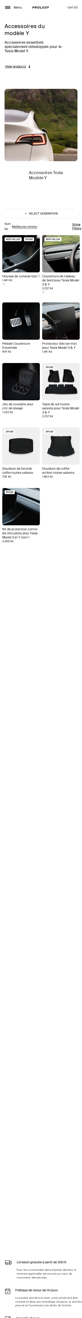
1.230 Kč (7, 412)
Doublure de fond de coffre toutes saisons (17, 471)
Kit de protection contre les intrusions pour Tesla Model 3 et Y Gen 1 (20, 533)
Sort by (8, 226)
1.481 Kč (7, 280)
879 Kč (6, 352)
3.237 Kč (47, 288)
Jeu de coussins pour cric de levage (17, 406)
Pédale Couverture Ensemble (16, 346)
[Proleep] (40, 7)
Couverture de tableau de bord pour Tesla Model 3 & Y (60, 280)
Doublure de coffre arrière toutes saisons (58, 471)
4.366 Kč (8, 541)
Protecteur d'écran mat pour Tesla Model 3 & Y (59, 346)
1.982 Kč (47, 477)
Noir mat (3, 284)
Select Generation (41, 213)
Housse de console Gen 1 (20, 276)
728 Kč (6, 477)
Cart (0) (72, 8)
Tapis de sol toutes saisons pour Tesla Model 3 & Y (60, 408)
